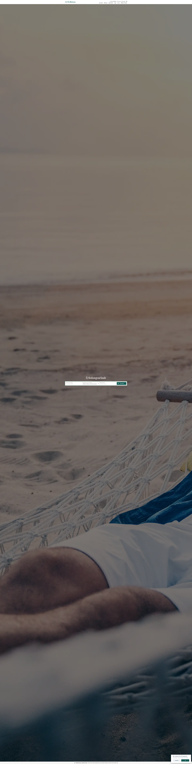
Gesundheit (111, 2)
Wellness (105, 2)
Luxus (118, 2)
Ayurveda (101, 2)
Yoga (115, 2)
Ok (185, 760)
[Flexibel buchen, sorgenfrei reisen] (117, 762)
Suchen (122, 383)
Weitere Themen (124, 2)
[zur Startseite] (70, 2)
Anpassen (176, 760)
